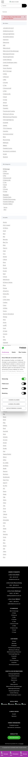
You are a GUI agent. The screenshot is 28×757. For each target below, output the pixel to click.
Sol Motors (5, 465)
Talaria (5, 500)
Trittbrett (5, 514)
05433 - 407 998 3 (14, 593)
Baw (4, 236)
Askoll (4, 231)
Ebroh (4, 265)
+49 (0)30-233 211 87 (8, 28)
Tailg (4, 497)
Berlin (4, 137)
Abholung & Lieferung (8, 114)
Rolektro (5, 425)
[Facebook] (7, 704)
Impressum (6, 39)
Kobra (4, 339)
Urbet (4, 523)
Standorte (5, 157)
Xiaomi (4, 546)
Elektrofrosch (6, 279)
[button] (14, 608)
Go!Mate (5, 308)
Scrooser (5, 440)
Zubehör (5, 125)
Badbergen (6, 142)
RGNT (4, 420)
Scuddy (5, 448)
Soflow (4, 460)
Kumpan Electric (7, 345)
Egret (4, 274)
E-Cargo (5, 99)
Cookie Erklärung (7, 59)
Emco (4, 285)
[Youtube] (21, 704)
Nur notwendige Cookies (14, 408)
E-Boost (5, 259)
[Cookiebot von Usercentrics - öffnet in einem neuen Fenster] (19, 348)
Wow (4, 543)
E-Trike (5, 85)
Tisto (4, 505)
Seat (4, 451)
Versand (22, 746)
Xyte (4, 548)
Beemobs (5, 239)
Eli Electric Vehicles (8, 282)
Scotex (4, 445)
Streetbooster (6, 477)
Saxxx (4, 434)
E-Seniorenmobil (7, 88)
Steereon (5, 471)
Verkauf (5, 102)
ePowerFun (6, 291)
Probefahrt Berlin (7, 197)
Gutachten (5, 131)
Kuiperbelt (5, 342)
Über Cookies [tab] (22, 352)
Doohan (5, 256)
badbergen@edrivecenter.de (14, 595)
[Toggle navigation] (2, 2)
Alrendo (5, 222)
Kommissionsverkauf (8, 134)
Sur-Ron (5, 485)
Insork (4, 328)
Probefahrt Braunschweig (9, 199)
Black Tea (5, 242)
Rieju (4, 422)
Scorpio (5, 443)
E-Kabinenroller (7, 94)
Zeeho (4, 554)
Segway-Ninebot (7, 454)
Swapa (4, 494)
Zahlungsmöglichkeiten (9, 34)
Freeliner (5, 302)
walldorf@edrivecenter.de (14, 604)
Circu (4, 254)
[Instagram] (13, 704)
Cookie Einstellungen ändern (10, 62)
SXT (4, 488)
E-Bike (4, 79)
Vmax (4, 531)
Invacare (5, 334)
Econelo (5, 268)
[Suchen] (24, 6)
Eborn (4, 262)
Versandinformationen (9, 37)
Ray (4, 414)
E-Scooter (5, 82)
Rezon (4, 417)
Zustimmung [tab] (5, 352)
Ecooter (5, 271)
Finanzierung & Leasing (9, 111)
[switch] (24, 383)
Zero (4, 557)
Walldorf (5, 145)
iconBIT (5, 325)
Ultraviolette (6, 520)
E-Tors (4, 297)
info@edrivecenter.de (8, 31)
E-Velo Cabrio (6, 299)
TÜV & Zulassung (7, 128)
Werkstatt (5, 105)
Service (5, 207)
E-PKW (4, 91)
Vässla (4, 528)
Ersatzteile (5, 122)
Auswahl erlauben (14, 404)
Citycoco (5, 248)
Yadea (4, 551)
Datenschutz (6, 42)
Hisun (4, 319)
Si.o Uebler (6, 463)
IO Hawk (5, 331)
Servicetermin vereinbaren (10, 151)
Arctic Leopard (6, 225)
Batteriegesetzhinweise (9, 54)
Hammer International (9, 314)
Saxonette (5, 431)
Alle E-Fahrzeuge (7, 71)
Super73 (5, 483)
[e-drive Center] (14, 1)
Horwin (5, 322)
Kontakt (5, 154)
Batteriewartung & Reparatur (10, 117)
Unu (4, 526)
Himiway (5, 317)
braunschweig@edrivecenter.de (14, 587)
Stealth (5, 468)
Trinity (4, 511)
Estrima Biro (6, 294)
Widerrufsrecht (7, 48)
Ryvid (4, 428)
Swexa (4, 491)
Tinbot (4, 503)
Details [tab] (14, 352)
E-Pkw (4, 176)
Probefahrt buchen (8, 148)
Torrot (4, 508)
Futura (4, 305)
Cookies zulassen (14, 400)
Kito (4, 337)
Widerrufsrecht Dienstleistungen (11, 51)
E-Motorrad (6, 77)
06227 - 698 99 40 (14, 601)
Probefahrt (6, 108)
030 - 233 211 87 (14, 577)
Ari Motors (5, 228)
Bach (4, 234)
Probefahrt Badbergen (9, 201)
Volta (4, 540)
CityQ (4, 251)
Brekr (4, 245)
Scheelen (5, 437)
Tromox (5, 517)
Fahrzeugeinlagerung (8, 120)
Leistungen (6, 65)
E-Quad (5, 97)
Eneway (5, 288)
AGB (4, 45)
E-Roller (5, 74)
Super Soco (6, 480)
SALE (5, 209)
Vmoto (4, 537)
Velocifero (5, 534)
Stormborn (6, 474)
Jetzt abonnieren (14, 740)
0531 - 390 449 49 (14, 585)
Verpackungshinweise (8, 57)
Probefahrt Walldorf (8, 204)
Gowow (5, 311)
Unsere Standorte (7, 68)
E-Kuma (5, 277)
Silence (5, 457)
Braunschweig (6, 140)
